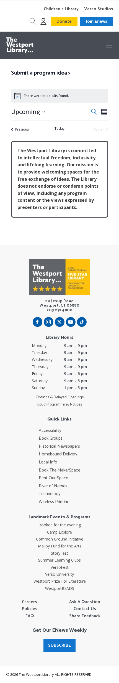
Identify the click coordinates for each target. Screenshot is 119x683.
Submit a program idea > (40, 73)
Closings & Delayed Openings (60, 397)
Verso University (59, 574)
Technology (49, 494)
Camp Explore (59, 532)
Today (59, 128)
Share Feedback (84, 616)
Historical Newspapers (59, 446)
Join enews (96, 21)
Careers (29, 602)
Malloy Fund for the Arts (59, 546)
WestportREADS (59, 588)
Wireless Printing (54, 502)
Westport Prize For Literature (59, 581)
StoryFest (59, 553)
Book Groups (51, 438)
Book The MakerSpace (59, 470)
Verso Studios (98, 9)
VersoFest (60, 567)
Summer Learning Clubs (59, 560)
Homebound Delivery (58, 454)
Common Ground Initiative (59, 539)
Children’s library (61, 9)
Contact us (85, 609)
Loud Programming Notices (59, 405)
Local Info (48, 462)
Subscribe (59, 645)
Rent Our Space (53, 478)
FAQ (29, 616)
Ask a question (84, 602)
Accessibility (50, 430)
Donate (64, 21)
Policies (29, 609)
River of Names (53, 486)
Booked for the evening (59, 524)
